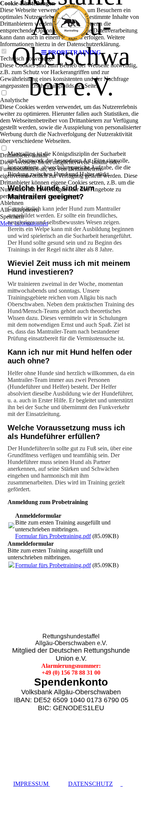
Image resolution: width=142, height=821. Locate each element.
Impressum (31, 784)
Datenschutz (90, 784)
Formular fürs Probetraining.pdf (53, 536)
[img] (71, 23)
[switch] (4, 93)
